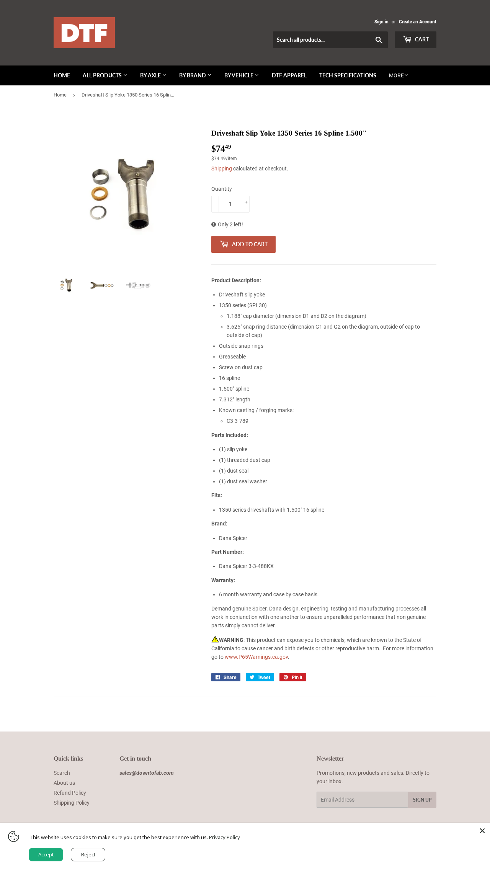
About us (64, 783)
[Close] (482, 831)
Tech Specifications (347, 75)
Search (62, 773)
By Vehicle (239, 75)
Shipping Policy (72, 803)
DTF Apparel (289, 75)
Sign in (381, 22)
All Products (103, 75)
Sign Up (422, 800)
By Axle (151, 75)
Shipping (221, 168)
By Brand (193, 75)
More (396, 75)
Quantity (221, 189)
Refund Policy (70, 793)
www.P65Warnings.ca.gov (256, 657)
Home (62, 75)
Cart (421, 39)
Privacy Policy (224, 837)
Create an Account (417, 22)
